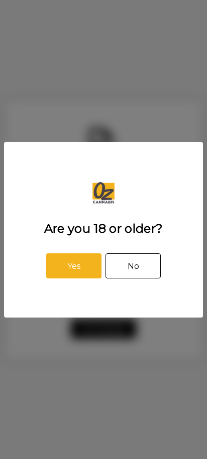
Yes (73, 266)
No (133, 266)
